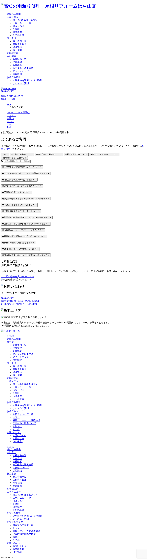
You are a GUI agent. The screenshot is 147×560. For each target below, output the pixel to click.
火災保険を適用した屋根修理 (27, 80)
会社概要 (17, 65)
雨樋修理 (17, 32)
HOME (10, 336)
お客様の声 (12, 53)
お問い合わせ (10, 276)
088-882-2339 (27, 276)
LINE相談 (18, 441)
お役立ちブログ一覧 (23, 414)
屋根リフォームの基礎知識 (26, 420)
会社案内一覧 (19, 59)
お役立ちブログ (15, 411)
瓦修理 (16, 29)
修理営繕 (17, 47)
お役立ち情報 (14, 77)
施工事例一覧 (19, 41)
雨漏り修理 (18, 26)
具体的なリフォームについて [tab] (14, 158)
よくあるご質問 (21, 83)
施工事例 (11, 38)
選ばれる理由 (14, 14)
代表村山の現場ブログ (24, 423)
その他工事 (18, 35)
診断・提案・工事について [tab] (76, 154)
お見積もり (18, 438)
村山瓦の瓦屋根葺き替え (25, 20)
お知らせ (17, 426)
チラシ (16, 417)
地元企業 (17, 50)
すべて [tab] (5, 154)
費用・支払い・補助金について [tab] (49, 154)
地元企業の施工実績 (23, 68)
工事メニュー (14, 17)
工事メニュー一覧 (22, 23)
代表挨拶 (17, 62)
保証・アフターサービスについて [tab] (104, 154)
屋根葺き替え (19, 44)
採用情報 (17, 74)
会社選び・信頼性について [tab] (22, 154)
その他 (16, 429)
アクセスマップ (21, 71)
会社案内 (11, 56)
